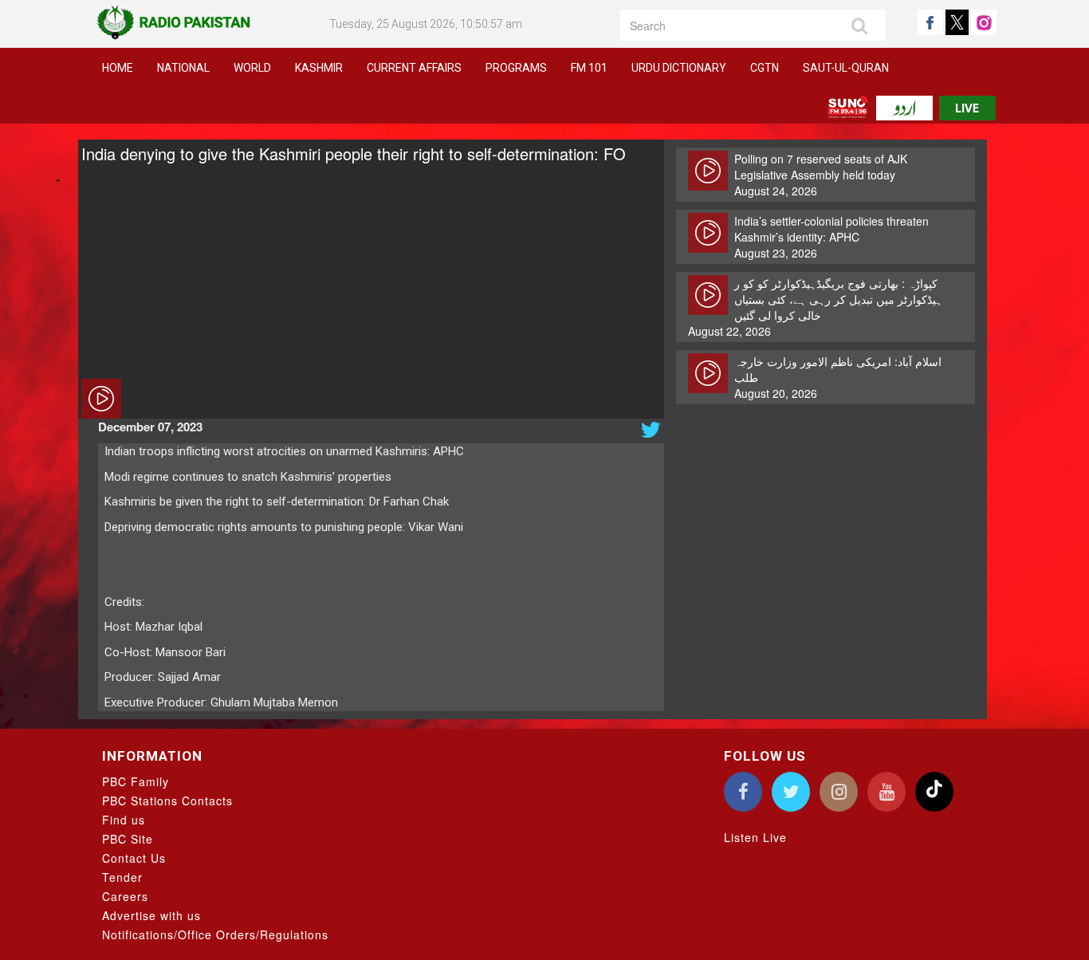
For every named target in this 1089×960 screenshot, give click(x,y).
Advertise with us (151, 915)
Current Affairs (414, 67)
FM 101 (589, 67)
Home (117, 67)
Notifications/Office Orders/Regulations (215, 934)
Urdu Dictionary (678, 67)
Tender (122, 877)
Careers (125, 896)
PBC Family (135, 781)
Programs (516, 67)
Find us (123, 820)
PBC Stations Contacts (167, 801)
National (183, 67)
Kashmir (319, 67)
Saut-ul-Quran (846, 67)
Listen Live (755, 837)
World (252, 67)
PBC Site (127, 839)
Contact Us (134, 858)
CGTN (764, 67)
